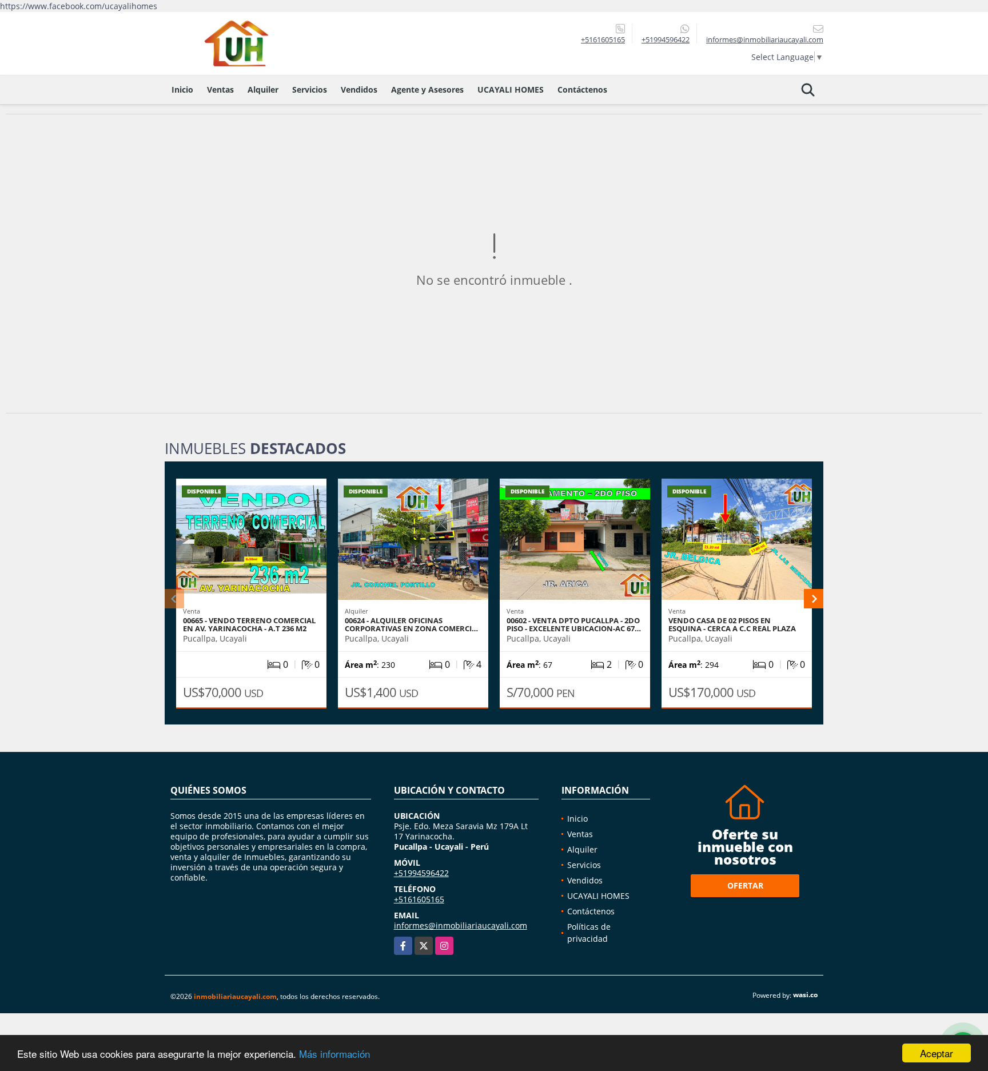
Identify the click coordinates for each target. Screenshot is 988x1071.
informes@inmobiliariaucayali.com (460, 925)
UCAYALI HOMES (510, 89)
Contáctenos (582, 89)
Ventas (220, 89)
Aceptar (936, 1053)
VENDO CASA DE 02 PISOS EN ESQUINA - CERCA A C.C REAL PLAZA (732, 624)
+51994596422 (666, 39)
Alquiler (263, 89)
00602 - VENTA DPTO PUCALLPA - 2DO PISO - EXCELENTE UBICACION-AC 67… (574, 624)
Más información (334, 1053)
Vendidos (359, 89)
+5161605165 (603, 39)
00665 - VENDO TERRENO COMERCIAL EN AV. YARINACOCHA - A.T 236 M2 (249, 624)
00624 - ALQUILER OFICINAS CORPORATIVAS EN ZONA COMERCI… (411, 624)
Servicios (309, 89)
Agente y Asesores (427, 89)
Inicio (182, 89)
